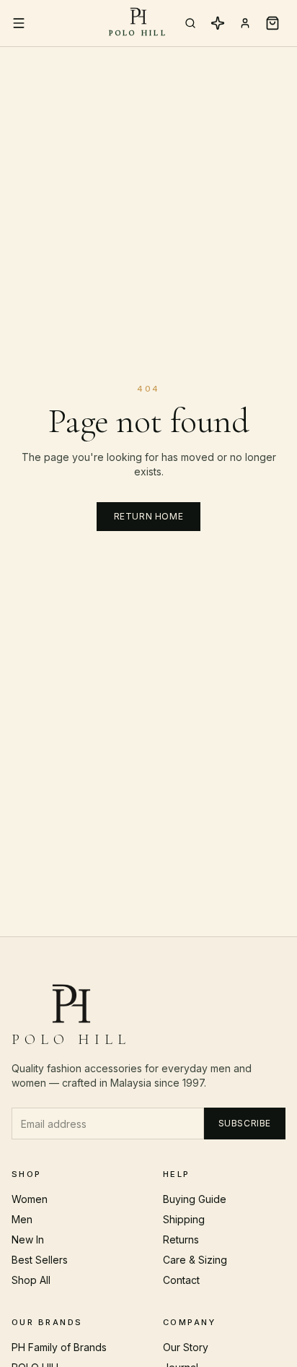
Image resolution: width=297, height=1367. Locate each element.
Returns (181, 1239)
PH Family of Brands (59, 1347)
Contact (181, 1280)
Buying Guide (194, 1199)
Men (22, 1219)
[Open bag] (272, 23)
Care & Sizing (195, 1260)
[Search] (190, 23)
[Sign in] (245, 23)
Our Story (185, 1347)
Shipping (184, 1219)
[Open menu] (19, 23)
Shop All (31, 1280)
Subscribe (244, 1123)
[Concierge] (218, 23)
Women (30, 1199)
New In (28, 1239)
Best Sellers (40, 1260)
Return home (149, 516)
